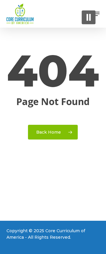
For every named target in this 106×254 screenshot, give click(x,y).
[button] (96, 14)
